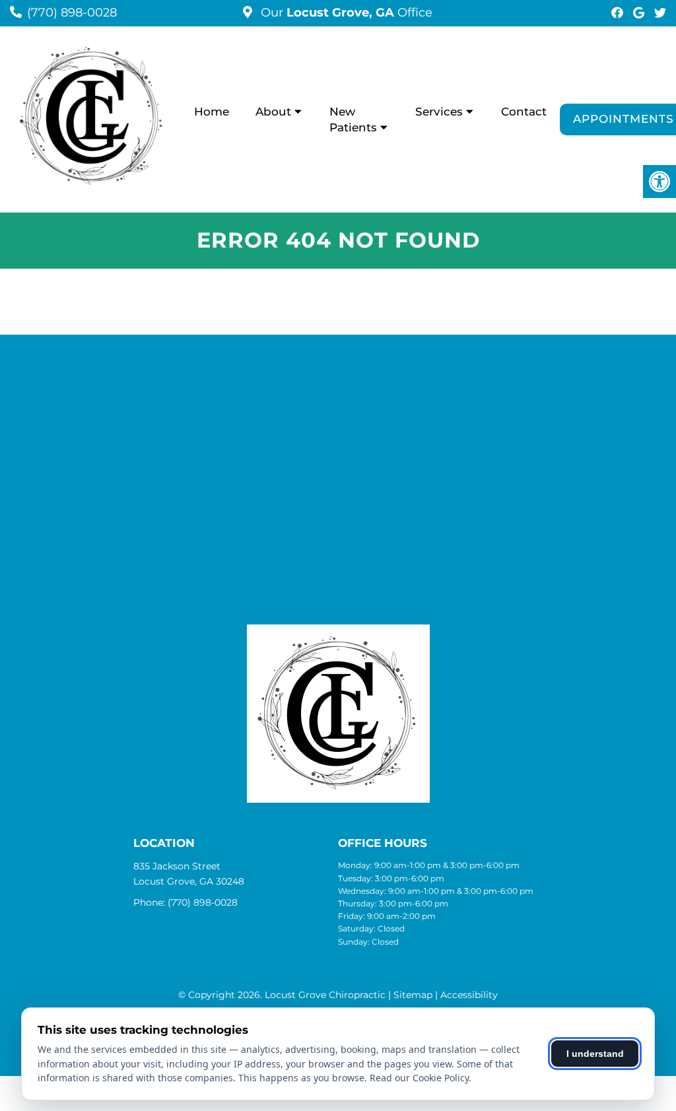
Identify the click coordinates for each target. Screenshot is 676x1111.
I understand (595, 1053)
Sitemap (412, 995)
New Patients (353, 119)
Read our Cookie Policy (419, 1077)
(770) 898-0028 (72, 12)
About (273, 111)
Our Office (344, 12)
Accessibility (469, 995)
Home (211, 111)
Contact (524, 111)
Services (439, 111)
